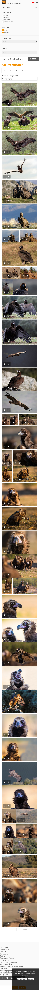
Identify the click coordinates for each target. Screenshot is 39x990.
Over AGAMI (4, 950)
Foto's (6, 30)
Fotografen (4, 954)
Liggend (7, 15)
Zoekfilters (6, 7)
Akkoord (30, 979)
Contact (3, 952)
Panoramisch (9, 22)
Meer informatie (21, 979)
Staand (6, 17)
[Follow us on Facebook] (2, 978)
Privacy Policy (5, 960)
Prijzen (2, 956)
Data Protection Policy (8, 962)
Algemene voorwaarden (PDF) (11, 966)
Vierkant (7, 20)
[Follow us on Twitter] (7, 978)
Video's (6, 32)
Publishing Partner (7, 958)
